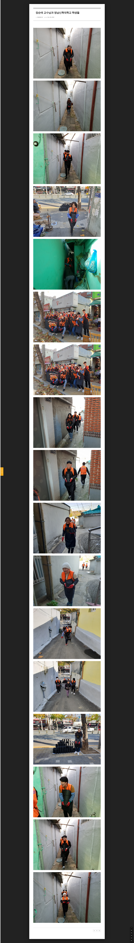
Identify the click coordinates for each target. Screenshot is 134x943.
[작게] (131, 933)
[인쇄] (131, 940)
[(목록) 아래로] (131, 938)
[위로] (131, 935)
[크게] (131, 930)
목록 (1, 471)
